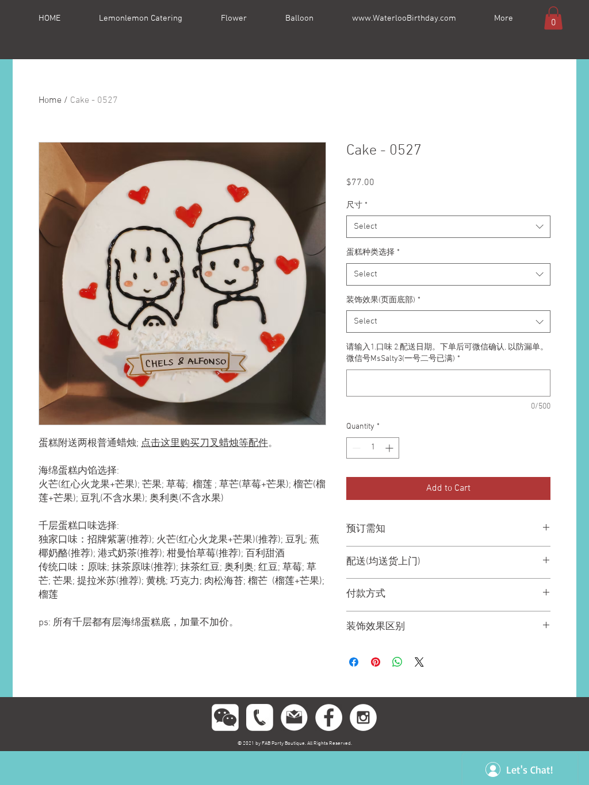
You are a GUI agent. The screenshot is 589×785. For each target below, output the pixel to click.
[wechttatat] (225, 717)
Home (50, 100)
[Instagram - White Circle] (363, 717)
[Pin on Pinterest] (376, 662)
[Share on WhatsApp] (397, 662)
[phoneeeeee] (259, 717)
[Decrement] (355, 448)
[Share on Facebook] (354, 662)
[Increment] (390, 448)
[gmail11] (294, 717)
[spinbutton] (372, 448)
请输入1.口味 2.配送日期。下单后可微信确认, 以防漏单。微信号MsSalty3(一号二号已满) (447, 353)
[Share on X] (419, 662)
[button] (553, 18)
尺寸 (357, 205)
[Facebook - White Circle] (328, 717)
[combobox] (448, 227)
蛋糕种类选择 (373, 252)
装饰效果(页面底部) (383, 300)
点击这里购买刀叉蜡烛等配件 (204, 443)
